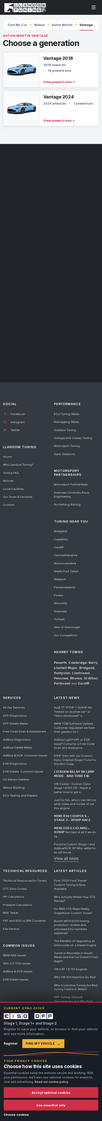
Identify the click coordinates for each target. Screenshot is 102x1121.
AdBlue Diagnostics (17, 739)
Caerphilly (61, 539)
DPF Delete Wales (15, 723)
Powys (58, 595)
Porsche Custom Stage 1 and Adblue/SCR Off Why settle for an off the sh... (75, 848)
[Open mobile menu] (93, 7)
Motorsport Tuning (67, 446)
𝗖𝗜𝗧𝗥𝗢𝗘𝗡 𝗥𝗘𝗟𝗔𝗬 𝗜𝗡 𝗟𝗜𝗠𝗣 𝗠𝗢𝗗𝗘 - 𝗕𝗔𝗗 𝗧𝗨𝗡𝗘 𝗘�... (74, 774)
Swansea (60, 611)
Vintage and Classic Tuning (73, 438)
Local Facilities (13, 489)
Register (11, 1043)
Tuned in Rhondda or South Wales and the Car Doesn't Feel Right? (76, 957)
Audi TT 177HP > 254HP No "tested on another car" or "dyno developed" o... (73, 711)
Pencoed (61, 678)
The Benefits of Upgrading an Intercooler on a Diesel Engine (75, 943)
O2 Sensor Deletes (16, 779)
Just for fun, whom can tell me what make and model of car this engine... (75, 804)
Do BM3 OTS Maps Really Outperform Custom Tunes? (73, 911)
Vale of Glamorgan (67, 627)
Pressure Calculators (17, 905)
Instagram (17, 422)
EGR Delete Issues (15, 979)
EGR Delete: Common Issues (23, 771)
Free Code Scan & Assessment (24, 731)
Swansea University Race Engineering (71, 494)
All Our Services (14, 707)
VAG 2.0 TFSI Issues (16, 963)
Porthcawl (62, 683)
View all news (66, 858)
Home (7, 456)
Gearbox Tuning (65, 430)
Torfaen (59, 619)
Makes (39, 25)
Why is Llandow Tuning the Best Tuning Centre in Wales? (76, 987)
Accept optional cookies (51, 1093)
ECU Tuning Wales (66, 414)
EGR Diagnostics (14, 763)
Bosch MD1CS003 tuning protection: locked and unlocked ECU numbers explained (71, 927)
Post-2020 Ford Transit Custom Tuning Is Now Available (70, 885)
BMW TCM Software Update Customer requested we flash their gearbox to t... (74, 727)
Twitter (15, 430)
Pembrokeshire (64, 587)
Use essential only (50, 1105)
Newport (60, 579)
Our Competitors (65, 635)
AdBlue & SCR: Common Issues (25, 755)
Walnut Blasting (14, 787)
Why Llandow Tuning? (18, 464)
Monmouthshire (65, 563)
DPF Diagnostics (14, 715)
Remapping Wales (66, 422)
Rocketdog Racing (67, 504)
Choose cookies (16, 1115)
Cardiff (59, 547)
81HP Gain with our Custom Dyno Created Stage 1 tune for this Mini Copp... (75, 760)
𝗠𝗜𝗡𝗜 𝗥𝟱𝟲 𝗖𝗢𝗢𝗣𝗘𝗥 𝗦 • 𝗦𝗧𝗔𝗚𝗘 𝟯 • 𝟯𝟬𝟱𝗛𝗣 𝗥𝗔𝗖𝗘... (73, 818)
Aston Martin (62, 25)
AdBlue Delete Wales (17, 747)
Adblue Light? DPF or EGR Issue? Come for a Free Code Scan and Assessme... (74, 744)
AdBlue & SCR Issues (17, 971)
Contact (8, 504)
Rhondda (60, 603)
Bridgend (60, 531)
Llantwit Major (65, 668)
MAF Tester (10, 913)
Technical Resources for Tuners (25, 880)
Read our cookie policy (51, 1082)
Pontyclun (62, 673)
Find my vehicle (43, 1043)
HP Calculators (13, 896)
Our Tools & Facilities (17, 497)
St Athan (91, 678)
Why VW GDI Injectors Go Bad (75, 977)
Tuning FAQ (11, 473)
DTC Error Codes (15, 889)
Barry (93, 662)
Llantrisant (81, 673)
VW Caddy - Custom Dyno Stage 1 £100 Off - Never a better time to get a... (72, 788)
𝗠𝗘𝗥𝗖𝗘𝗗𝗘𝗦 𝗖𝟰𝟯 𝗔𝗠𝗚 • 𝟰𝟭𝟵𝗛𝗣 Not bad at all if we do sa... (75, 832)
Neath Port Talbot (66, 571)
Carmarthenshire (65, 555)
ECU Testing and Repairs (20, 795)
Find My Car (17, 25)
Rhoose (76, 678)
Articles (8, 480)
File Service (11, 929)
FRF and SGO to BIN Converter (24, 920)
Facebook (17, 414)
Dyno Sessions (64, 454)
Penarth (60, 662)
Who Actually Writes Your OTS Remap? (74, 899)
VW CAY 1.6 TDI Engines (70, 969)
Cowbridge (78, 662)
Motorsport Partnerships (71, 484)
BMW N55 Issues (14, 955)
